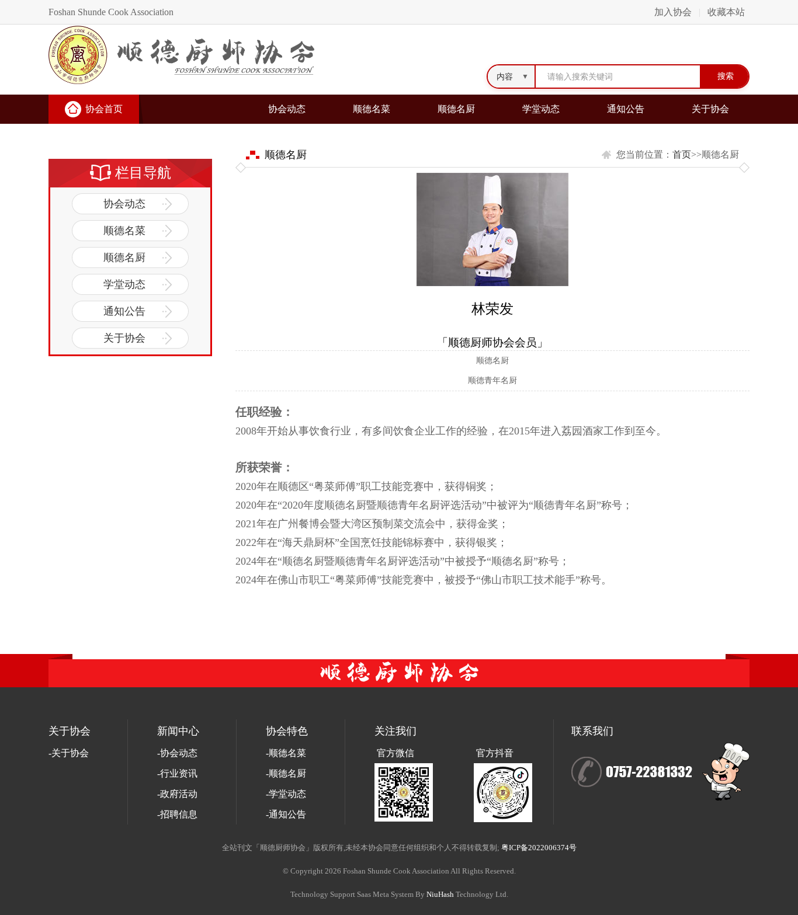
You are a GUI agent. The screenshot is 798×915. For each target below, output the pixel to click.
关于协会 (710, 109)
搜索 (725, 76)
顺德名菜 (371, 109)
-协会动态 (177, 753)
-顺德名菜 (286, 753)
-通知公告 (286, 814)
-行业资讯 (177, 773)
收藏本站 (726, 12)
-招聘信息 (177, 814)
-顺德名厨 (286, 773)
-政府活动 (177, 794)
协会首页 (104, 109)
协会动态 (287, 109)
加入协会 (673, 12)
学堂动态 (541, 109)
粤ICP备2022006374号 (539, 847)
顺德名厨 (456, 109)
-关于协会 (68, 753)
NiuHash (440, 894)
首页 (681, 154)
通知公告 (625, 109)
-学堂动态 (286, 794)
